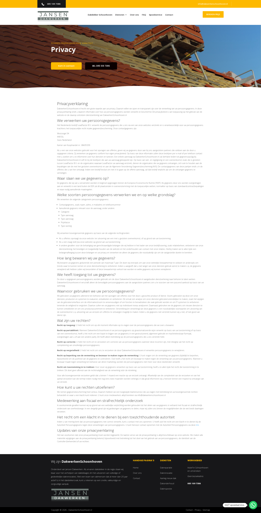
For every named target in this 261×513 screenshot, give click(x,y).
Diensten (119, 15)
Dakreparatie (166, 467)
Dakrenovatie (166, 473)
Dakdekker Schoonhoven (100, 15)
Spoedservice (155, 15)
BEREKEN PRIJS (213, 14)
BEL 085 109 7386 (101, 65)
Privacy (198, 510)
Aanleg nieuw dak (168, 478)
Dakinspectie (166, 488)
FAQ (144, 15)
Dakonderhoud (167, 483)
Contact (169, 15)
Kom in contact (66, 65)
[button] (253, 505)
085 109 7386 (53, 3)
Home (136, 467)
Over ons (134, 15)
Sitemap (206, 510)
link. (197, 425)
